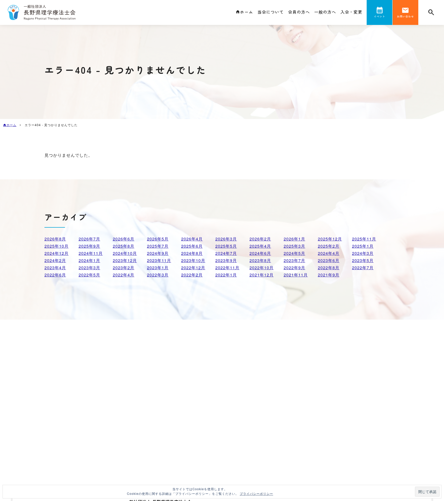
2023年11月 (159, 260)
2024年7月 (226, 253)
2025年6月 (192, 246)
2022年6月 (55, 275)
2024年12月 (56, 253)
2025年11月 (364, 239)
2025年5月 (226, 246)
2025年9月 (89, 246)
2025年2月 (328, 246)
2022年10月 (261, 268)
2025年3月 (294, 246)
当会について (270, 12)
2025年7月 (158, 246)
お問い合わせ (405, 16)
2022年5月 (89, 275)
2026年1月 (294, 239)
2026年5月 (158, 239)
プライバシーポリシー (256, 493)
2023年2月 (123, 268)
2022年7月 (363, 268)
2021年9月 (328, 275)
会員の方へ (299, 12)
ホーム (246, 12)
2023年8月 (260, 260)
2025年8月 (123, 246)
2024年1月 (89, 260)
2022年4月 (123, 275)
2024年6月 (260, 253)
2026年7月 (89, 239)
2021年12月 (261, 275)
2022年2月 (192, 275)
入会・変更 (351, 12)
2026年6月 (123, 239)
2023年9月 (226, 260)
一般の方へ (325, 12)
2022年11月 (227, 268)
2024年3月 (363, 253)
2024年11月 (91, 253)
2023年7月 (294, 260)
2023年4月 (55, 268)
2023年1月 (158, 268)
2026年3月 (226, 239)
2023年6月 (328, 260)
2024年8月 (192, 253)
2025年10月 (56, 246)
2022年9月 (294, 268)
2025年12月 (330, 239)
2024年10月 (125, 253)
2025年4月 (260, 246)
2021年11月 (296, 275)
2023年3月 (89, 268)
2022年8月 (328, 268)
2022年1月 (226, 275)
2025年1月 (363, 246)
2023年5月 (363, 260)
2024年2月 (55, 260)
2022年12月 (193, 268)
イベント (379, 16)
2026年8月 (55, 239)
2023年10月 (193, 260)
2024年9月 (158, 253)
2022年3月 (158, 275)
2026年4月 (192, 239)
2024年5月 (294, 253)
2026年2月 (260, 239)
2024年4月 (328, 253)
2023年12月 (125, 260)
